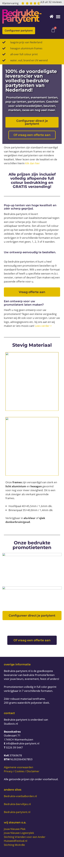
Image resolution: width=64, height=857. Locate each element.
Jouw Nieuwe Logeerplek (19, 833)
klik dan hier (32, 163)
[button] (58, 16)
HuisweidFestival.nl (15, 841)
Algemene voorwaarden (18, 767)
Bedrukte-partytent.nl (17, 812)
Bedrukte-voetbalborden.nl (20, 796)
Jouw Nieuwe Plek (14, 829)
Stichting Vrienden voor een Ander (24, 837)
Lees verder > (43, 326)
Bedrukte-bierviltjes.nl (17, 804)
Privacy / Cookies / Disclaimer (21, 771)
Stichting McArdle (14, 845)
